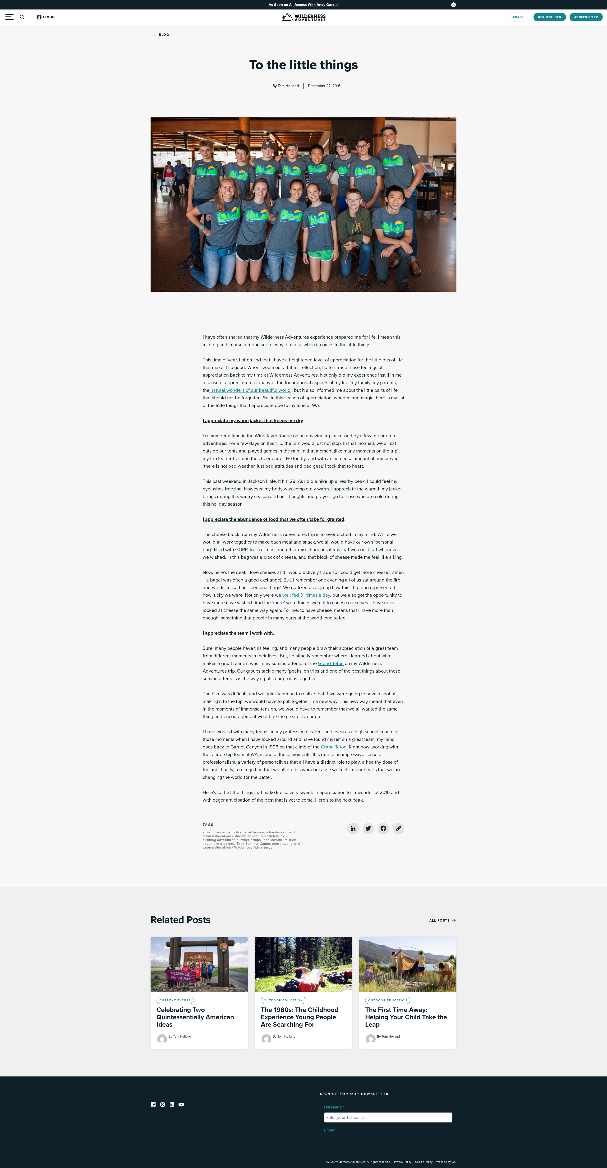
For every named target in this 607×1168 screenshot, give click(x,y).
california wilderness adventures (258, 832)
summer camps (249, 840)
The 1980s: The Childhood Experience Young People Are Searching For (299, 1017)
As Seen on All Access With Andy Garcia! (304, 4)
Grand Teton (331, 663)
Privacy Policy (402, 1161)
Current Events (175, 1000)
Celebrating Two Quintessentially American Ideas (195, 1017)
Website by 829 (446, 1161)
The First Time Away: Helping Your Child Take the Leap (406, 1017)
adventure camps (217, 832)
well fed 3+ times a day (306, 595)
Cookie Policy (423, 1161)
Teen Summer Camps (254, 844)
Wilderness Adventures (253, 847)
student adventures (250, 836)
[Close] (453, 4)
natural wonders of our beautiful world (249, 390)
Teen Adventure (275, 840)
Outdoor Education (283, 1000)
